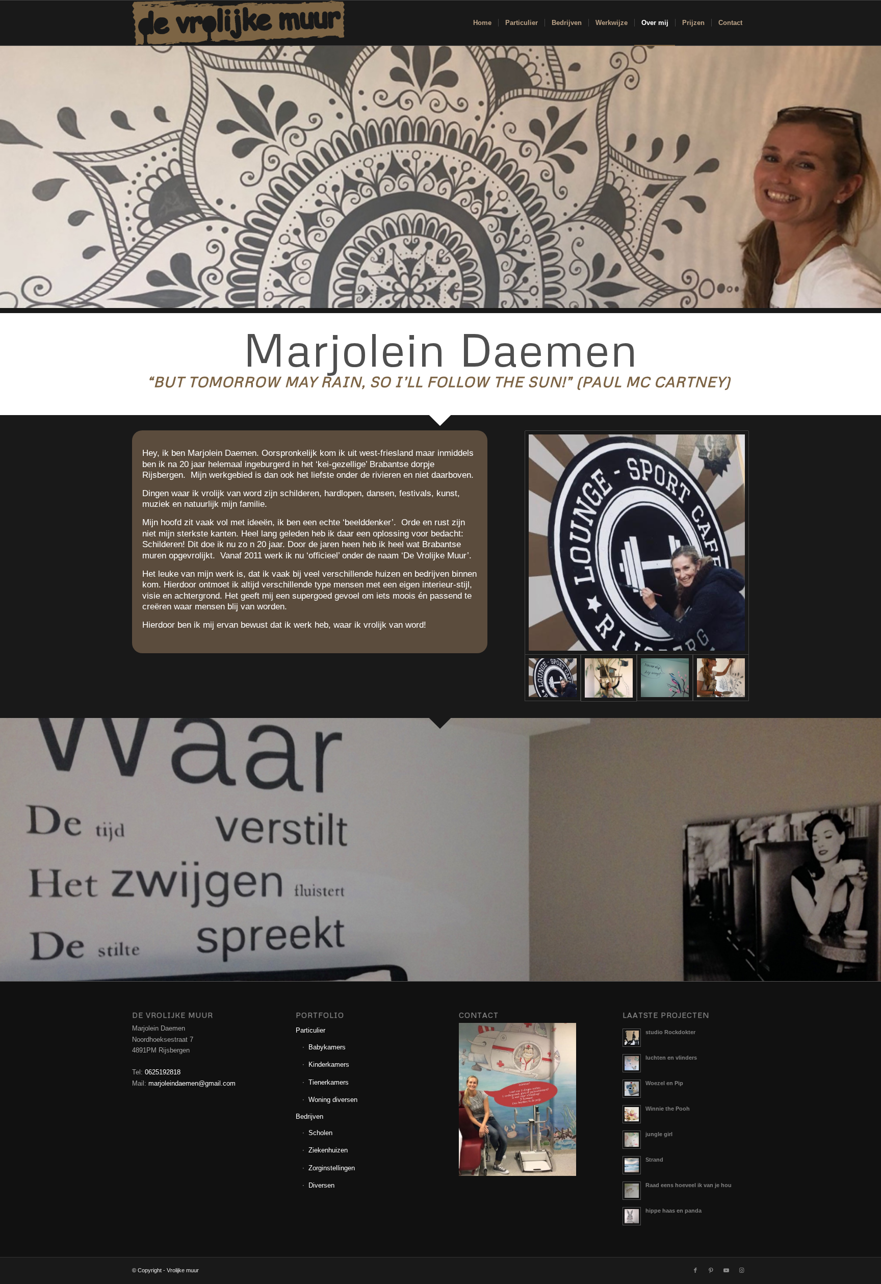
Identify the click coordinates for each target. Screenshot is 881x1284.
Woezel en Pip (664, 1083)
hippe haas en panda (673, 1211)
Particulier (310, 1030)
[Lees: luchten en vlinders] (632, 1063)
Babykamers (327, 1047)
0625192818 (162, 1072)
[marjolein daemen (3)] (721, 678)
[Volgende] (872, 849)
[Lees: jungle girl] (632, 1140)
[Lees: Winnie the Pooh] (632, 1114)
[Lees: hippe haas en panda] (632, 1216)
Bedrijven (309, 1116)
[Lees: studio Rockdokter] (632, 1038)
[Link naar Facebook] (695, 1270)
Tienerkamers (328, 1082)
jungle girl (658, 1134)
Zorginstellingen (331, 1168)
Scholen (320, 1133)
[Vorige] (9, 849)
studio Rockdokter (670, 1032)
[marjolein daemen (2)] (637, 542)
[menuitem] (482, 23)
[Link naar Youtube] (726, 1270)
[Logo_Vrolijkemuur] (238, 23)
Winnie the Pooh (667, 1109)
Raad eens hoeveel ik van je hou (688, 1185)
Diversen (321, 1185)
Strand (654, 1160)
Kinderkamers (328, 1064)
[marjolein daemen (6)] (665, 678)
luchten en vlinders (671, 1058)
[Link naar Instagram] (741, 1270)
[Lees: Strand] (632, 1165)
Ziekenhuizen (328, 1150)
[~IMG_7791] (609, 678)
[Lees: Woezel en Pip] (632, 1089)
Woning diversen (332, 1099)
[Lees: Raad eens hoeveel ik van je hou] (632, 1191)
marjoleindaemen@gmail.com (192, 1083)
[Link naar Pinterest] (710, 1270)
